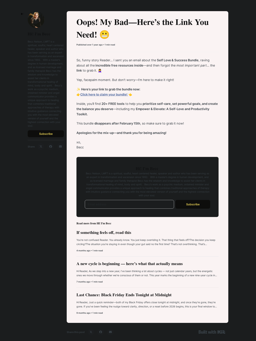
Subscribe (46, 133)
